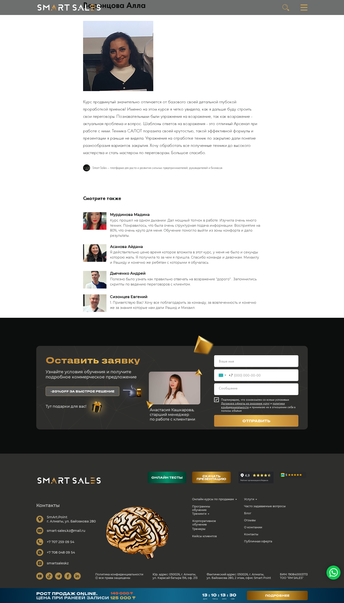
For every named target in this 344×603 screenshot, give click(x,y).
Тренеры (198, 529)
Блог (247, 513)
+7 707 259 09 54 (60, 542)
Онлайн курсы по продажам (213, 499)
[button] (82, 391)
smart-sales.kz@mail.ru (66, 531)
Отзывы (250, 520)
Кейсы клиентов (204, 536)
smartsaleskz (58, 563)
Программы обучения (201, 508)
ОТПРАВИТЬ (256, 421)
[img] (69, 7)
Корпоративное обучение (204, 522)
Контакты (251, 534)
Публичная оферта (258, 541)
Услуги (249, 499)
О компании (253, 527)
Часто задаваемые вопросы (265, 506)
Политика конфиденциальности (119, 574)
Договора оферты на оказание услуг (245, 403)
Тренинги (199, 513)
